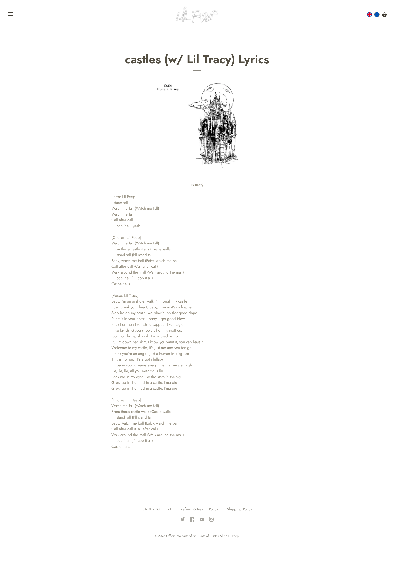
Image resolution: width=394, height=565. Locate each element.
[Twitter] (182, 519)
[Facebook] (192, 519)
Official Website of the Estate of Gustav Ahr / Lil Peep (202, 536)
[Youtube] (202, 519)
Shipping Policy (239, 509)
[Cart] (384, 15)
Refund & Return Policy (199, 509)
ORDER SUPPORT (156, 509)
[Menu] (10, 15)
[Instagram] (211, 519)
